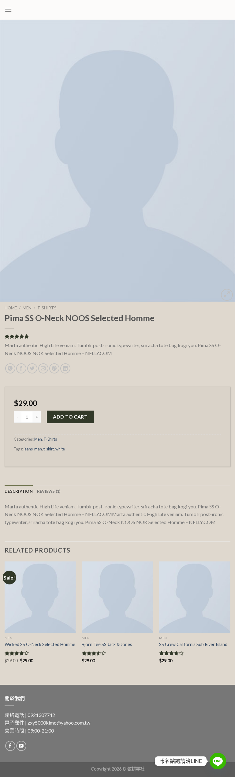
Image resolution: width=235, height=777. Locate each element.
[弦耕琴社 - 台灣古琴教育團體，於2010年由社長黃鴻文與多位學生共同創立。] (118, 10)
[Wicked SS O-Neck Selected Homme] (40, 597)
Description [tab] (19, 491)
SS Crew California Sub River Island (193, 644)
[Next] (222, 161)
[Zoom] (227, 295)
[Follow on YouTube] (21, 746)
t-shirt (48, 448)
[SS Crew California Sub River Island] (194, 597)
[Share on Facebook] (21, 368)
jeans (28, 448)
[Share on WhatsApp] (10, 368)
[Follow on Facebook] (10, 746)
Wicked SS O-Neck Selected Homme (40, 644)
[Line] (218, 761)
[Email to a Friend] (43, 368)
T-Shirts (47, 307)
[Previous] (12, 161)
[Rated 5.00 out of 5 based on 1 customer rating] (117, 336)
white (60, 448)
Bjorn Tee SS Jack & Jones (107, 644)
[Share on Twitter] (32, 368)
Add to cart (70, 416)
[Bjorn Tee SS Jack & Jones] (117, 597)
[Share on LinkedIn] (65, 368)
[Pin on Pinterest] (54, 368)
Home (11, 307)
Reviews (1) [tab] (49, 491)
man (38, 448)
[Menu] (8, 9)
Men (27, 307)
